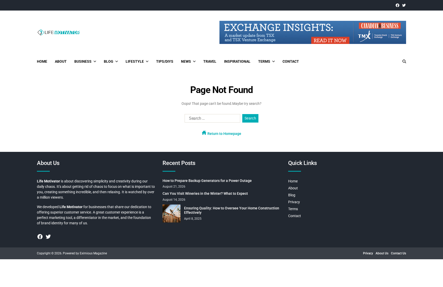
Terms (264, 61)
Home (42, 61)
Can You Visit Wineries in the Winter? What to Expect (205, 193)
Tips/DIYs (164, 61)
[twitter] (404, 5)
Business (83, 61)
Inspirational (237, 61)
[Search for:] (211, 119)
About (61, 61)
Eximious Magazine (93, 253)
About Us (382, 253)
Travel (209, 61)
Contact (291, 61)
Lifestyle (135, 61)
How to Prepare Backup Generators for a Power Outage (207, 181)
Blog (108, 61)
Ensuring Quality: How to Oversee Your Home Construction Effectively (231, 210)
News (186, 61)
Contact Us (398, 253)
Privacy (294, 202)
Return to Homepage (224, 134)
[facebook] (397, 5)
